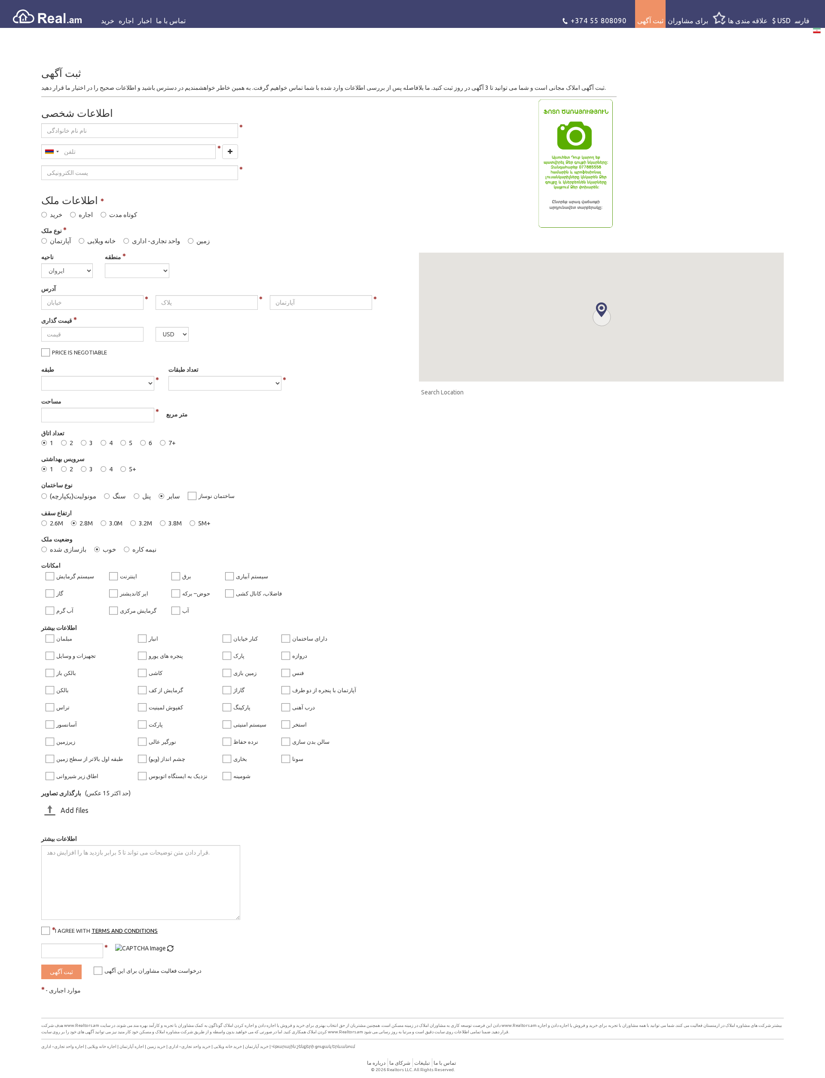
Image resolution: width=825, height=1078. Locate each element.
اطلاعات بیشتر (59, 627)
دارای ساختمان (309, 638)
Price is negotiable (79, 352)
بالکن (62, 690)
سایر (173, 496)
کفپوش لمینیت (166, 707)
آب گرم (64, 611)
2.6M (56, 523)
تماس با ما (171, 20)
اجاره (126, 20)
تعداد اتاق (52, 433)
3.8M (175, 523)
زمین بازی (245, 673)
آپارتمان (60, 241)
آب (185, 611)
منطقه (113, 256)
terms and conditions (125, 931)
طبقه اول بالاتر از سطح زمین (89, 759)
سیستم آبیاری (252, 576)
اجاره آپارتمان (131, 1046)
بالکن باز (66, 673)
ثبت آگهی (650, 20)
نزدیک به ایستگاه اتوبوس (178, 776)
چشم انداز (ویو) (167, 759)
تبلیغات (422, 1063)
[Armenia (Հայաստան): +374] (51, 152)
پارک (238, 656)
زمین (203, 241)
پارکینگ (242, 707)
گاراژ (238, 690)
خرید (107, 20)
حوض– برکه (196, 593)
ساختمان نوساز (217, 496)
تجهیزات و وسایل (76, 656)
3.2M (145, 523)
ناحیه (47, 256)
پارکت (156, 724)
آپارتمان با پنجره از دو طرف (324, 690)
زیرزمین (65, 742)
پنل (146, 496)
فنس (298, 673)
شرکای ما (399, 1063)
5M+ (204, 523)
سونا (297, 759)
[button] (601, 309)
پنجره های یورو (166, 656)
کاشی (155, 673)
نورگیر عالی (162, 742)
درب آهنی (303, 707)
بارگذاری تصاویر (61, 793)
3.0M (115, 523)
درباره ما (376, 1063)
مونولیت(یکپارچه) (73, 496)
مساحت (51, 401)
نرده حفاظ (245, 742)
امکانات (51, 565)
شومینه (242, 776)
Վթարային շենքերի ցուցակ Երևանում (313, 1046)
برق (186, 576)
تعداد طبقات (183, 369)
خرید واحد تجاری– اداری (189, 1046)
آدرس (48, 288)
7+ (172, 443)
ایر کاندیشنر (134, 593)
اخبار (145, 20)
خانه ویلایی (101, 241)
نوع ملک (52, 230)
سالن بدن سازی (311, 742)
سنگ (119, 496)
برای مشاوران (688, 20)
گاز (59, 593)
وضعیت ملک (57, 539)
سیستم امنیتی (249, 724)
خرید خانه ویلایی (228, 1046)
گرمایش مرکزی (138, 611)
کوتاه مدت (123, 215)
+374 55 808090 (597, 20)
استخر (299, 724)
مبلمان (64, 638)
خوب (109, 550)
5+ (132, 469)
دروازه (299, 656)
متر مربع (177, 414)
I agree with (106, 931)
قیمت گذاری (57, 320)
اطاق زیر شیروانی (77, 776)
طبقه (47, 369)
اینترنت (128, 576)
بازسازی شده (68, 550)
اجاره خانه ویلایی (101, 1046)
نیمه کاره (144, 550)
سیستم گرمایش (75, 576)
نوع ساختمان (57, 485)
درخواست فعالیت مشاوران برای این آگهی (153, 971)
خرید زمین (156, 1046)
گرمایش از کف (166, 690)
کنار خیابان (245, 638)
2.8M (86, 523)
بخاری (240, 759)
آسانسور (66, 724)
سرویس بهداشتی (63, 458)
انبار (153, 638)
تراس (63, 707)
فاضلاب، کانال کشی (259, 593)
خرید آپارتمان (257, 1046)
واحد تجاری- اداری (156, 241)
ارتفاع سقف (56, 513)
